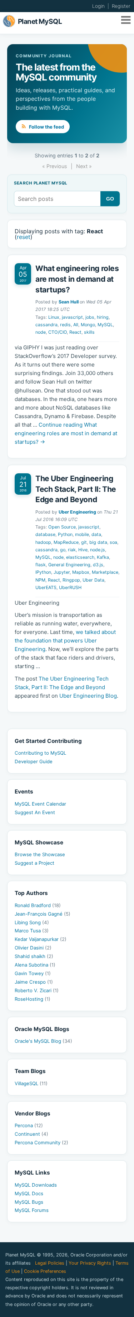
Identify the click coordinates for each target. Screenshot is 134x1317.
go (62, 549)
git (84, 542)
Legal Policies (49, 1263)
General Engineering (69, 564)
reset (23, 236)
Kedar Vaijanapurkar (40, 939)
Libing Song (32, 922)
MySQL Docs (29, 1193)
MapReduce (66, 542)
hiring (103, 317)
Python (65, 534)
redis (65, 324)
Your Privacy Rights (90, 1263)
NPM (40, 580)
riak (72, 549)
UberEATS (45, 587)
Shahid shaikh (34, 956)
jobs (89, 317)
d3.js (98, 564)
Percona (29, 1125)
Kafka (103, 557)
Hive (83, 549)
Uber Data (93, 580)
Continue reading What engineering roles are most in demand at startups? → (66, 433)
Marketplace (105, 572)
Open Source (62, 527)
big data (98, 542)
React (75, 332)
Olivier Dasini (33, 948)
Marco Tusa (32, 930)
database (45, 534)
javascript (72, 317)
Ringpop (71, 580)
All (75, 324)
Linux (53, 317)
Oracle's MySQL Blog (43, 1041)
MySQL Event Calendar (40, 804)
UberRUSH (70, 587)
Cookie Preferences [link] (45, 1271)
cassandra (46, 324)
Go (110, 199)
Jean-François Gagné (42, 914)
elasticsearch (80, 557)
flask (40, 564)
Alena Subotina (35, 965)
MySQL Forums (32, 1210)
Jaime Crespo (34, 982)
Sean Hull (69, 301)
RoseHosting (32, 999)
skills (89, 332)
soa (113, 542)
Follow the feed (46, 127)
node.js (97, 549)
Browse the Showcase (40, 854)
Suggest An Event (35, 812)
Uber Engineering (77, 512)
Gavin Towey (33, 973)
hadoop (43, 542)
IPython (43, 572)
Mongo (88, 324)
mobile (82, 534)
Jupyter (62, 572)
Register (121, 6)
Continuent (31, 1134)
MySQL (105, 324)
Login (98, 6)
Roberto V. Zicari (37, 990)
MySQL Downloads (36, 1185)
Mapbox (80, 572)
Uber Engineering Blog (88, 695)
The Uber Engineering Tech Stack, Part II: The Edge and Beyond (75, 489)
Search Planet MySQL (40, 183)
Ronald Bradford (38, 905)
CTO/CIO (57, 332)
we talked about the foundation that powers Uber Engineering (65, 640)
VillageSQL (31, 1083)
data (96, 534)
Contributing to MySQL (40, 753)
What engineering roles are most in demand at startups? (77, 279)
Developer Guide (34, 761)
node (40, 332)
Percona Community (41, 1142)
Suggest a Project (34, 863)
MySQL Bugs (29, 1202)
